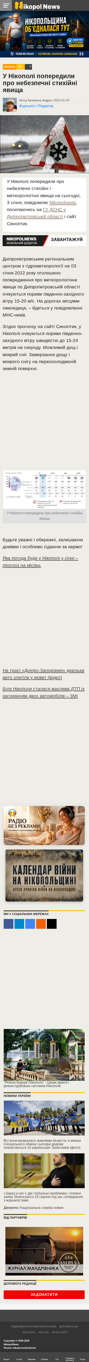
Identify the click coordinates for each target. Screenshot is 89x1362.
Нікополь (9, 67)
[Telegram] (19, 924)
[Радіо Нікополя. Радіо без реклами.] (44, 825)
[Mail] (52, 924)
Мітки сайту (60, 1332)
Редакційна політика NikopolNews (33, 1326)
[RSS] (41, 924)
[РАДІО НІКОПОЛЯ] (44, 875)
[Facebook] (8, 924)
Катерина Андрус (40, 100)
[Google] (30, 924)
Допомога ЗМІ (68, 1326)
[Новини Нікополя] (37, 5)
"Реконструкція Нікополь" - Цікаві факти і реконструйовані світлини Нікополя (36, 1084)
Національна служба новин (42, 1208)
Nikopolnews (62, 202)
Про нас (43, 1332)
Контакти (29, 1332)
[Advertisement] (44, 423)
